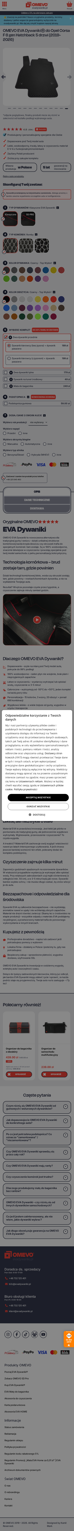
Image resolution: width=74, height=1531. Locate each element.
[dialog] (37, 765)
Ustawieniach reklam (31, 781)
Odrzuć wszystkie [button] (38, 806)
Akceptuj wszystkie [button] (38, 797)
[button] (37, 815)
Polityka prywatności (25, 789)
